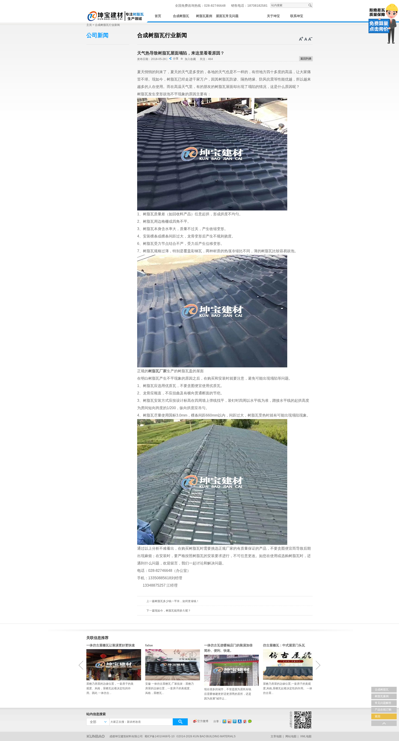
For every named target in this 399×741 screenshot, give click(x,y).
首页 (158, 16)
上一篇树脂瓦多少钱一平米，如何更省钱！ (172, 601)
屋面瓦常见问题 (227, 16)
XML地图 (305, 736)
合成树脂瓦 (181, 16)
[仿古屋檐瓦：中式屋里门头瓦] (288, 664)
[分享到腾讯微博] (234, 721)
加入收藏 (190, 59)
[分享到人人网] (239, 721)
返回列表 (305, 58)
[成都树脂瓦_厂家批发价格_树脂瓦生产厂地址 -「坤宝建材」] (115, 15)
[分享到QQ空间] (224, 721)
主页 (89, 25)
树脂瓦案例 (204, 16)
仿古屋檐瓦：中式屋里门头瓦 (284, 645)
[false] (170, 664)
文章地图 (276, 736)
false (149, 645)
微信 (250, 721)
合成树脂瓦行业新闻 (107, 25)
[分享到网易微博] (244, 721)
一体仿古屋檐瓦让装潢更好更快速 (110, 645)
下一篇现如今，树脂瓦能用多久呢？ (168, 610)
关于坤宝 (273, 16)
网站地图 (290, 736)
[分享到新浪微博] (229, 721)
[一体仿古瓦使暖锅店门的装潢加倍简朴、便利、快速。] (229, 670)
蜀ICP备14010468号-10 (160, 736)
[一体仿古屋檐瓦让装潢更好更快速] (111, 664)
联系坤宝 (296, 16)
